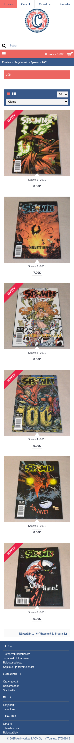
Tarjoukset (9, 709)
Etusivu (6, 62)
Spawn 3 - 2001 (37, 352)
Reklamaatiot (11, 685)
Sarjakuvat (20, 62)
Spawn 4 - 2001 (37, 439)
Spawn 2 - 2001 (37, 266)
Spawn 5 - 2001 (37, 526)
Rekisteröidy (10, 732)
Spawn (34, 62)
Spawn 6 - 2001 (37, 612)
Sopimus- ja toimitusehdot (18, 666)
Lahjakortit (9, 704)
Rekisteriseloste (12, 662)
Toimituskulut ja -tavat (16, 658)
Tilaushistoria (11, 728)
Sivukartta (9, 690)
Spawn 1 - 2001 (37, 179)
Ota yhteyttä (10, 681)
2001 (45, 62)
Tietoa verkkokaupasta (16, 653)
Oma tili (7, 723)
